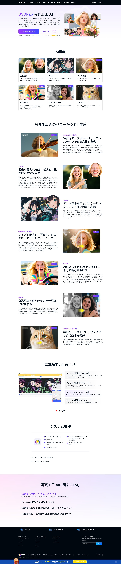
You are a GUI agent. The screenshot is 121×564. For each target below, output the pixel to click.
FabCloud (20, 545)
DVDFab (31, 2)
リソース (37, 540)
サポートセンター (39, 538)
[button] (28, 31)
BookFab (59, 2)
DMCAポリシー (38, 554)
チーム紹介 (54, 540)
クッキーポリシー (77, 554)
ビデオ (37, 543)
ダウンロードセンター (23, 538)
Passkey (66, 2)
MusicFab (46, 2)
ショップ (20, 540)
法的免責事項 (31, 554)
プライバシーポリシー (53, 554)
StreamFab (38, 2)
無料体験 (93, 2)
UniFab (53, 2)
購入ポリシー (62, 554)
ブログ (37, 547)
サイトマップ (85, 554)
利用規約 (45, 554)
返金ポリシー (69, 554)
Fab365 (20, 543)
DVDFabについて (56, 538)
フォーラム (38, 545)
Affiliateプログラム (56, 543)
